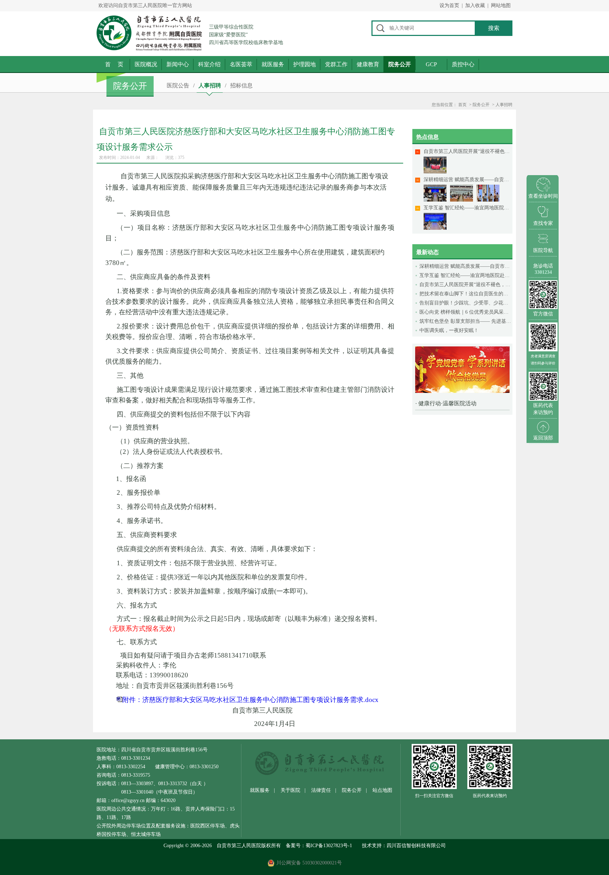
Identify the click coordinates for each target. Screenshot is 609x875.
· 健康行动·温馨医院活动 (445, 403)
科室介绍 (209, 64)
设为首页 (449, 5)
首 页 (114, 64)
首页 (462, 104)
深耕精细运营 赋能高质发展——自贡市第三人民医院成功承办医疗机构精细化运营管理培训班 (465, 266)
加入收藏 (475, 5)
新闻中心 (177, 64)
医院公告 (178, 85)
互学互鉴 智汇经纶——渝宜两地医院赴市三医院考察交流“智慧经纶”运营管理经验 (465, 275)
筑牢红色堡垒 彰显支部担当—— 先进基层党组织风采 (465, 321)
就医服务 (273, 64)
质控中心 (463, 64)
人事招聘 (209, 85)
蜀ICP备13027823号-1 (329, 845)
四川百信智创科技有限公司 (416, 845)
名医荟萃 (241, 64)
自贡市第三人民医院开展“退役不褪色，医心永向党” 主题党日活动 (465, 284)
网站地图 (501, 5)
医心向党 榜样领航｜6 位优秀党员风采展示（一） (465, 312)
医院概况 (146, 64)
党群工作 (336, 64)
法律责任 (321, 790)
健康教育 (368, 64)
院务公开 (399, 64)
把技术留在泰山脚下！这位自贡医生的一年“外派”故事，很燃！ (465, 293)
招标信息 (241, 85)
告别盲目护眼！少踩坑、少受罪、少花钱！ (465, 303)
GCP (431, 64)
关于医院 (290, 790)
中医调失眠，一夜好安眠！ (449, 330)
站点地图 (382, 790)
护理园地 (304, 64)
